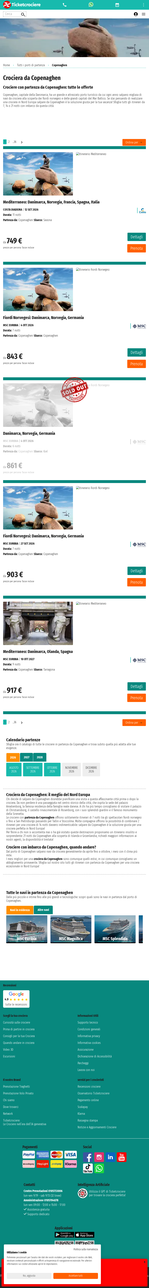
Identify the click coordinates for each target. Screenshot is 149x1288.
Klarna (81, 1114)
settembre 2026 (32, 769)
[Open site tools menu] (143, 5)
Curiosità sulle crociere (16, 1022)
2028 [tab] (40, 757)
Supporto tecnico (88, 1022)
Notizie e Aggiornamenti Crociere (97, 1127)
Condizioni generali (89, 1029)
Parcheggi (83, 1063)
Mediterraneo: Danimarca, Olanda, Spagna (38, 651)
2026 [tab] (13, 757)
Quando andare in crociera (18, 1043)
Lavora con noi (86, 1070)
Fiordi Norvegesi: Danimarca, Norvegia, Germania (43, 317)
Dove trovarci (10, 1107)
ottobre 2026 (52, 769)
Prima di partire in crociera (19, 1029)
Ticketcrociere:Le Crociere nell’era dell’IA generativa (24, 1122)
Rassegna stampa (88, 1120)
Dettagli (137, 236)
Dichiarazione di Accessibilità (95, 1056)
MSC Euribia (10, 325)
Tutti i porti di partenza (31, 65)
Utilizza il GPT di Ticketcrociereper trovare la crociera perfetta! (107, 1193)
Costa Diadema (12, 209)
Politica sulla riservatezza (86, 1249)
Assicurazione (86, 1049)
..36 (14, 142)
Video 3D (8, 1049)
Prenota (136, 248)
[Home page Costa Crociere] (142, 209)
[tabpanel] (74, 770)
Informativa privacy (89, 1036)
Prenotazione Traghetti (16, 1086)
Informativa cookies (89, 1043)
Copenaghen (25, 220)
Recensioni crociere (89, 1086)
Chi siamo (9, 1100)
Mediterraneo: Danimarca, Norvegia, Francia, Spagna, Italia (51, 202)
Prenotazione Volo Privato (18, 1093)
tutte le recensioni (16, 1004)
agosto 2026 (13, 769)
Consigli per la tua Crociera (19, 1036)
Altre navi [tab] (43, 910)
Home (6, 65)
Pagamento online (88, 1100)
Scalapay (83, 1107)
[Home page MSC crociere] (139, 325)
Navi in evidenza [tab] (20, 910)
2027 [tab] (26, 757)
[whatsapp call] (91, 5)
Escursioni (9, 1056)
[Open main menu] (143, 14)
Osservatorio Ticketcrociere (93, 1093)
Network (8, 1114)
